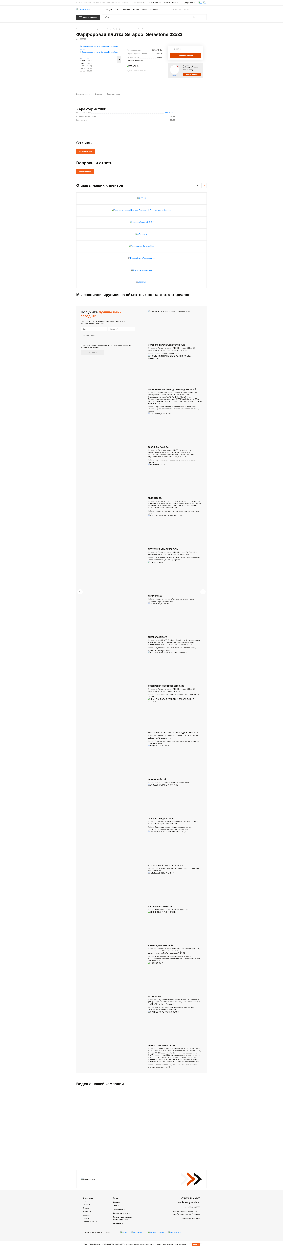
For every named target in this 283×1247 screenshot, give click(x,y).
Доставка (126, 9)
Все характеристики (135, 61)
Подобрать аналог (185, 55)
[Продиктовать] (193, 17)
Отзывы (98, 94)
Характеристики (83, 94)
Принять (196, 1244)
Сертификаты (119, 1209)
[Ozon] (123, 1232)
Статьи (116, 1206)
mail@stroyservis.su (171, 2)
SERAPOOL (170, 113)
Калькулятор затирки (122, 1213)
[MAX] (200, 2)
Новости (86, 1204)
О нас (117, 9)
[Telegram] (205, 2)
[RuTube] (197, 1224)
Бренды (109, 9)
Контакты (154, 9)
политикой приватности (180, 1244)
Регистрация (184, 9)
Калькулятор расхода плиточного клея (122, 1218)
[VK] (186, 1224)
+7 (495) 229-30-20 (188, 3)
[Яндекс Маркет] (156, 1232)
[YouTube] (192, 1224)
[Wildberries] (137, 1232)
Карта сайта (118, 1223)
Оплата (136, 9)
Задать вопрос (192, 74)
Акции (144, 9)
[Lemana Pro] (174, 1232)
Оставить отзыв (85, 151)
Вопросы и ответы (90, 1222)
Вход (175, 9)
